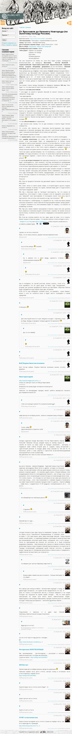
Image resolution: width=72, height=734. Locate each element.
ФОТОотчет (23, 665)
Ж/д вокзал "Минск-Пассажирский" (40, 46)
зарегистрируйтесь (41, 221)
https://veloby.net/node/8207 (37, 38)
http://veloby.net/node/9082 (27, 675)
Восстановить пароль (10, 45)
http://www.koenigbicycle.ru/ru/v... (29, 380)
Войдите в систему (26, 221)
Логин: (5, 31)
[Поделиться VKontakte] (40, 224)
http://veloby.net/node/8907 (39, 657)
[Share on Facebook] (37, 224)
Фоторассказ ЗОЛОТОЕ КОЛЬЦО (31, 650)
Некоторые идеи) (26, 377)
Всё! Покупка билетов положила (31, 363)
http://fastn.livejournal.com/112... (29, 726)
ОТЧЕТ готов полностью (28, 718)
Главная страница (25, 27)
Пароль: (5, 35)
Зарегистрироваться (9, 43)
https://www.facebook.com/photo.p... (30, 642)
